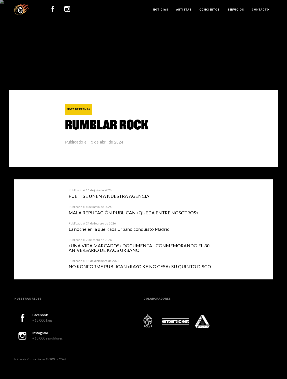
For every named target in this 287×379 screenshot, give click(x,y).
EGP (21, 9)
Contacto (260, 9)
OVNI (152, 321)
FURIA (208, 322)
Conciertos (209, 9)
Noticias (160, 9)
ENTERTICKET (175, 321)
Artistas (183, 9)
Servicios (235, 9)
